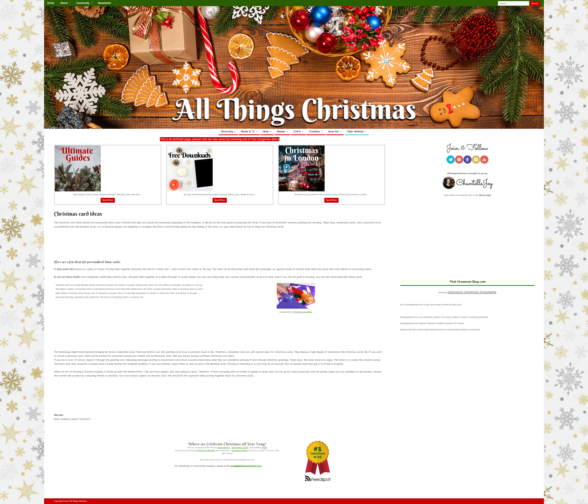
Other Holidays (355, 131)
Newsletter (104, 3)
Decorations (224, 447)
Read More (107, 200)
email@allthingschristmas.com (245, 466)
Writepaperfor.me (409, 317)
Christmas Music (240, 450)
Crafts (297, 131)
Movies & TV (248, 131)
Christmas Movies (206, 450)
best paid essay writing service (427, 329)
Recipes (281, 131)
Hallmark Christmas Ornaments (472, 292)
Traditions (314, 131)
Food (264, 447)
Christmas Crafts (240, 447)
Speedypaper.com (409, 323)
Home (50, 3)
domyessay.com (415, 304)
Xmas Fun (333, 131)
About (64, 3)
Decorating (227, 131)
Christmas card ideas (302, 312)
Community (82, 3)
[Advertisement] (219, 248)
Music (266, 131)
